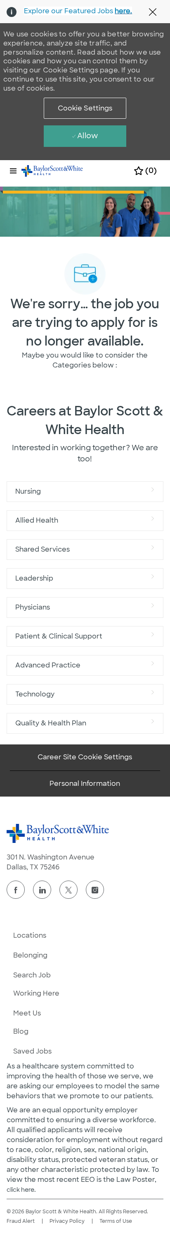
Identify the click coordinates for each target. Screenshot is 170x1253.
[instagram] (95, 890)
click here (20, 1189)
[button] (85, 108)
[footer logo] (58, 833)
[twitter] (68, 890)
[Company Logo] (52, 170)
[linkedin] (42, 890)
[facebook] (16, 890)
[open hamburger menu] (13, 171)
